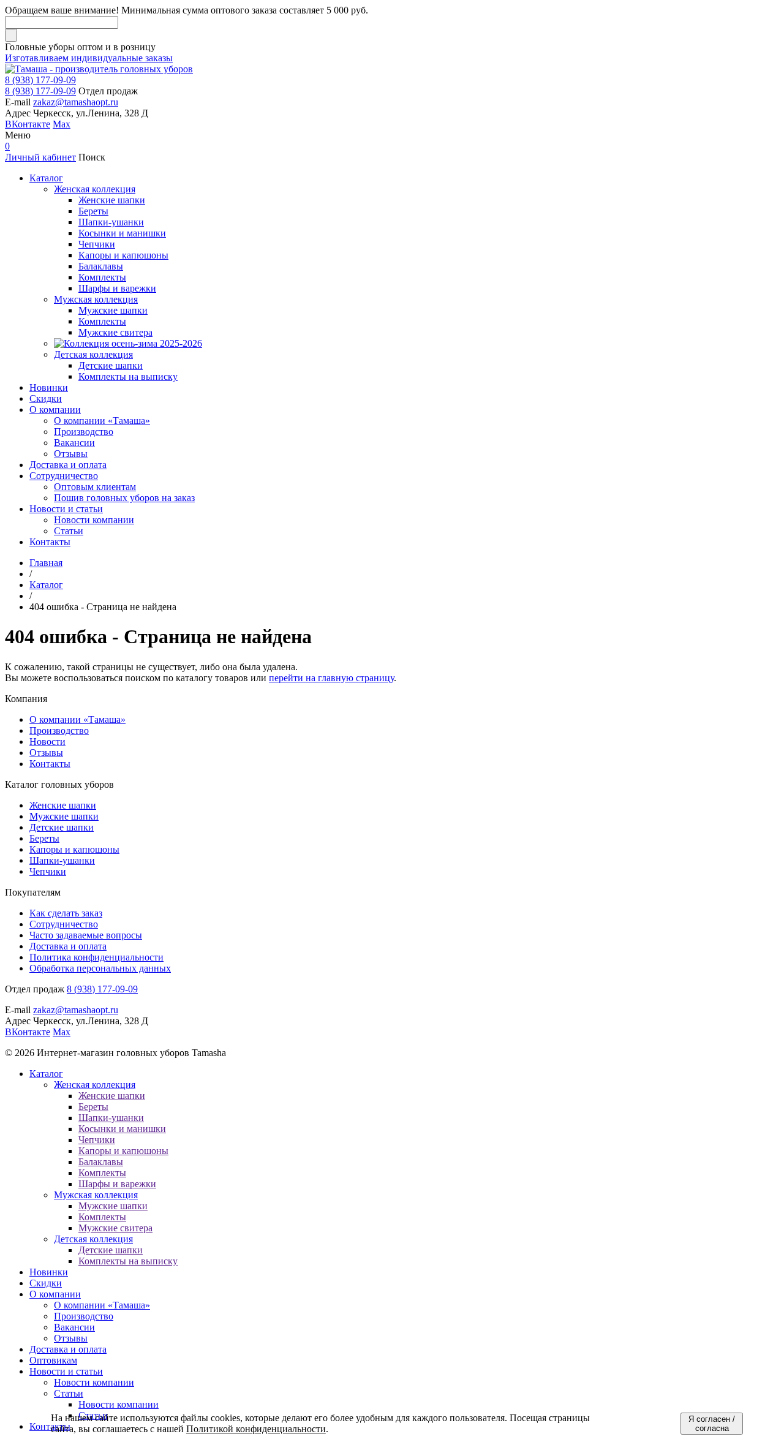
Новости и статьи (66, 1371)
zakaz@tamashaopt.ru (75, 102)
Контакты (49, 763)
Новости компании (94, 1382)
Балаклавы (100, 1162)
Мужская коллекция (96, 1195)
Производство (59, 730)
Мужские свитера (115, 1228)
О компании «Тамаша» (77, 719)
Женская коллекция (94, 1084)
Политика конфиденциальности (96, 957)
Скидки (45, 1283)
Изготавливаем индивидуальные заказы (89, 58)
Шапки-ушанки (62, 860)
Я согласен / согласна (711, 1423)
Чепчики (47, 871)
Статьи (68, 1393)
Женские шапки (62, 805)
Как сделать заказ (65, 913)
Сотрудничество (63, 924)
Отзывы (46, 752)
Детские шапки (61, 827)
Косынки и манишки (122, 1128)
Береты (44, 838)
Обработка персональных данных (100, 968)
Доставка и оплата (68, 946)
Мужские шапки (64, 816)
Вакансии (74, 1327)
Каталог (46, 1073)
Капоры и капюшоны (74, 849)
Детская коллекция (93, 1239)
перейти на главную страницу (331, 678)
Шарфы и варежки (117, 1184)
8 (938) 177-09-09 (40, 80)
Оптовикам (53, 1360)
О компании (55, 1294)
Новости (47, 741)
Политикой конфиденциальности (256, 1429)
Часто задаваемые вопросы (85, 935)
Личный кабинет (40, 157)
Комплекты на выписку (128, 1261)
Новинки (48, 1272)
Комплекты (102, 1173)
